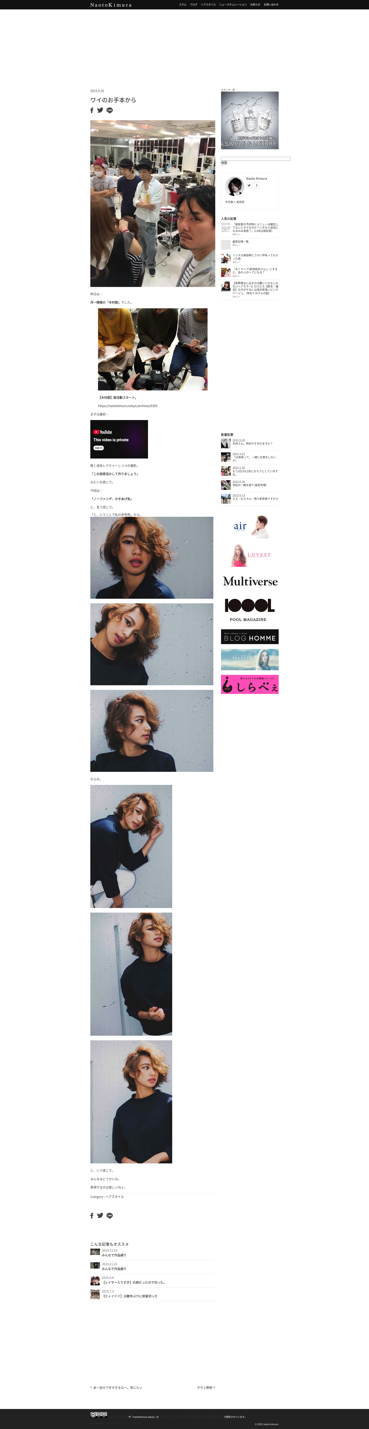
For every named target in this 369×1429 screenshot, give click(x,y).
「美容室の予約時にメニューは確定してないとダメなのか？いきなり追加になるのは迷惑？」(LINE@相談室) (255, 227)
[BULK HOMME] (250, 643)
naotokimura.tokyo (117, 1417)
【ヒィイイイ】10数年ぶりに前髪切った (130, 1296)
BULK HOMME (250, 120)
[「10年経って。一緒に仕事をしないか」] (226, 461)
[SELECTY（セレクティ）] (250, 669)
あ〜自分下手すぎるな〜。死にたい (117, 1387)
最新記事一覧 (241, 241)
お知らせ (255, 4)
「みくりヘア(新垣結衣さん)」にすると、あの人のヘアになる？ (255, 271)
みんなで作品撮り (114, 1255)
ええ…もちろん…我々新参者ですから (255, 498)
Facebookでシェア (100, 1423)
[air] (250, 537)
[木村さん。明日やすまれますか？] (226, 447)
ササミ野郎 (204, 1387)
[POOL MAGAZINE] (250, 623)
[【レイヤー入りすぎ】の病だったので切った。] (95, 1284)
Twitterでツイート (120, 1423)
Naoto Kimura (110, 5)
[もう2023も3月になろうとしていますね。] (226, 475)
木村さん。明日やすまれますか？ (253, 443)
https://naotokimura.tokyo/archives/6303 (127, 405)
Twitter (249, 185)
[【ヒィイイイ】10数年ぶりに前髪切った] (95, 1298)
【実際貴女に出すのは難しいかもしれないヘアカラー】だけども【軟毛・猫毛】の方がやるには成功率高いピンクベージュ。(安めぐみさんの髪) (255, 288)
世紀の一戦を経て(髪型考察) (250, 485)
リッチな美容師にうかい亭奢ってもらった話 (255, 257)
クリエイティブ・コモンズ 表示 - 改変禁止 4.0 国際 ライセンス (191, 1417)
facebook (257, 185)
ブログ (193, 4)
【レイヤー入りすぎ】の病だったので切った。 (134, 1282)
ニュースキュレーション (233, 4)
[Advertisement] (184, 44)
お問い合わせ (271, 4)
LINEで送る (136, 1423)
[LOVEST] (250, 565)
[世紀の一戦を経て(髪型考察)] (226, 489)
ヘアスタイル (208, 4)
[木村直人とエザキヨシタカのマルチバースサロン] (250, 589)
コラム (182, 4)
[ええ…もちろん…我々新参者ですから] (226, 502)
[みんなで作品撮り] (95, 1253)
